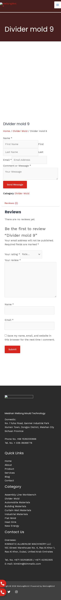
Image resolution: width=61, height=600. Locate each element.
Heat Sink (10, 522)
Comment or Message (17, 165)
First (41, 144)
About (8, 465)
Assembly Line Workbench (20, 494)
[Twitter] (9, 591)
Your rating (12, 254)
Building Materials (15, 506)
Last (40, 152)
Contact (9, 480)
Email (7, 159)
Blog (7, 476)
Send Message (15, 184)
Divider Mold (20, 131)
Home (6, 131)
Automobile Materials (17, 502)
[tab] (30, 203)
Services (10, 472)
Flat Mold (10, 518)
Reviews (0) (11, 203)
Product (9, 468)
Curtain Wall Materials (18, 510)
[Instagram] (16, 591)
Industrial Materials (16, 514)
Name (7, 138)
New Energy (12, 525)
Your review (13, 260)
